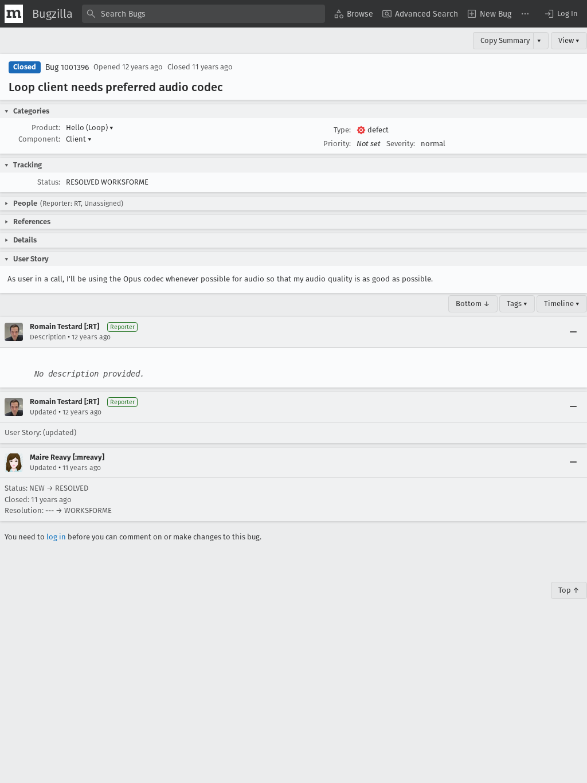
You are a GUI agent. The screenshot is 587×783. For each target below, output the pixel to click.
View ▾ (569, 40)
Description (48, 337)
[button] (560, 14)
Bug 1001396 (67, 67)
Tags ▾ (517, 303)
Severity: (400, 143)
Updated (43, 412)
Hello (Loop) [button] (90, 127)
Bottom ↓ (473, 303)
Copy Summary (505, 40)
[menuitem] (354, 14)
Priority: (337, 143)
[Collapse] (573, 332)
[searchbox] (203, 14)
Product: (46, 127)
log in (56, 537)
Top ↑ (569, 590)
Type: (342, 130)
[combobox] (203, 14)
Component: (39, 139)
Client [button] (79, 139)
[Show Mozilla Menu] (14, 14)
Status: (48, 182)
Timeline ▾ (562, 303)
